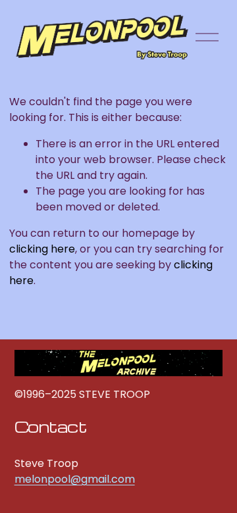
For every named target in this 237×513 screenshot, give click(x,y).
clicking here (42, 248)
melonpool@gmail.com (74, 479)
